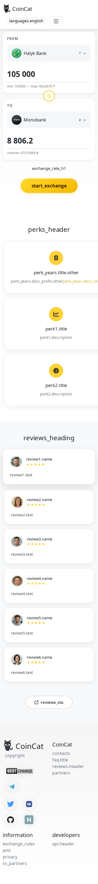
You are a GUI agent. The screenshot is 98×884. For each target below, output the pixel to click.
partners (61, 773)
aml (6, 850)
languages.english (26, 20)
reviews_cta (52, 702)
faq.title (60, 760)
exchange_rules (19, 844)
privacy (10, 857)
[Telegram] (12, 787)
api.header (63, 844)
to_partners (15, 863)
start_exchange (49, 186)
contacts (61, 753)
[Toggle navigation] (56, 21)
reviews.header (68, 766)
